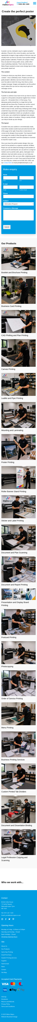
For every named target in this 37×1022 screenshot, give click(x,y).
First (4, 180)
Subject (6, 201)
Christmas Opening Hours (9, 937)
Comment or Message (11, 208)
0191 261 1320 (23, 4)
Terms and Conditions (8, 1006)
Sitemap (3, 997)
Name (5, 174)
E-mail (5, 184)
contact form (7, 162)
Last (20, 180)
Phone (6, 193)
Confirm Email (23, 190)
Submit (7, 227)
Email (4, 190)
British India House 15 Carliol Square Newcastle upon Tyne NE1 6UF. (8, 905)
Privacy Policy (5, 1004)
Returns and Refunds (7, 1001)
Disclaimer (4, 999)
